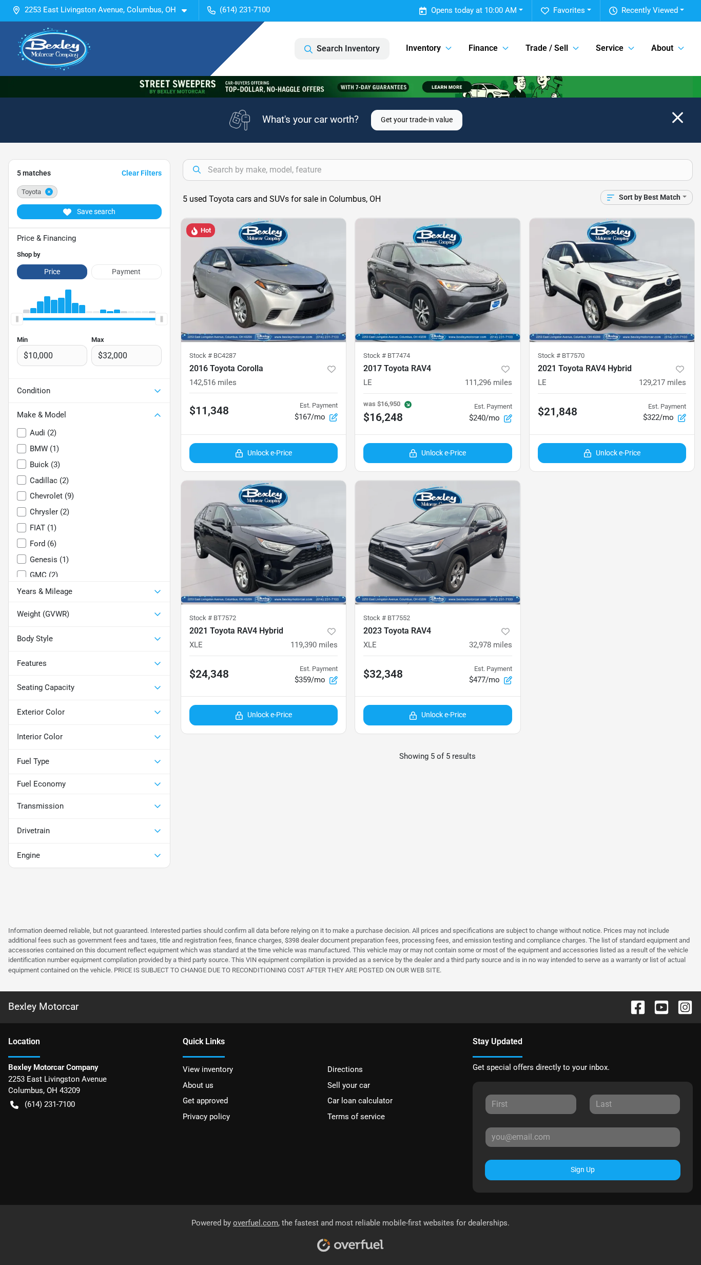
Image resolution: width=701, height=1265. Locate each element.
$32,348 (383, 674)
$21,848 (557, 412)
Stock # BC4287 (212, 355)
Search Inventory (348, 48)
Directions (345, 1069)
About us (198, 1085)
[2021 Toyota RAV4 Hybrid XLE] (263, 542)
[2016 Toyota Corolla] (263, 280)
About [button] (662, 48)
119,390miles (314, 644)
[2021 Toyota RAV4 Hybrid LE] (612, 280)
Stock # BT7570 (561, 355)
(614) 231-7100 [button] (245, 9)
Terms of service (356, 1116)
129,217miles (662, 382)
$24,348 (209, 674)
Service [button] (610, 48)
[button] (103, 10)
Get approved (205, 1100)
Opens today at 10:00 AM (474, 10)
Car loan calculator (360, 1100)
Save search (95, 211)
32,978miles (490, 644)
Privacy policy (206, 1116)
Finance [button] (483, 48)
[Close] (678, 117)
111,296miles (488, 382)
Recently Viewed (649, 10)
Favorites (569, 10)
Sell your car (348, 1085)
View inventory (208, 1069)
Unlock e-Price (269, 453)
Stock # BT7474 (386, 355)
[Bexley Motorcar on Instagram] (681, 1006)
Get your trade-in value (417, 120)
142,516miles (213, 382)
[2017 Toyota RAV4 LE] (437, 280)
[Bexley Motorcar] (54, 49)
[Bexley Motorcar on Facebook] (634, 1006)
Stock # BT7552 (386, 618)
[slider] (17, 319)
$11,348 (209, 411)
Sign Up (583, 1169)
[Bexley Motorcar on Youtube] (657, 1006)
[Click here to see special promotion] (350, 86)
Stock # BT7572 (212, 618)
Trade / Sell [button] (546, 48)
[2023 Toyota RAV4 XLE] (437, 542)
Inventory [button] (423, 48)
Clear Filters (142, 173)
